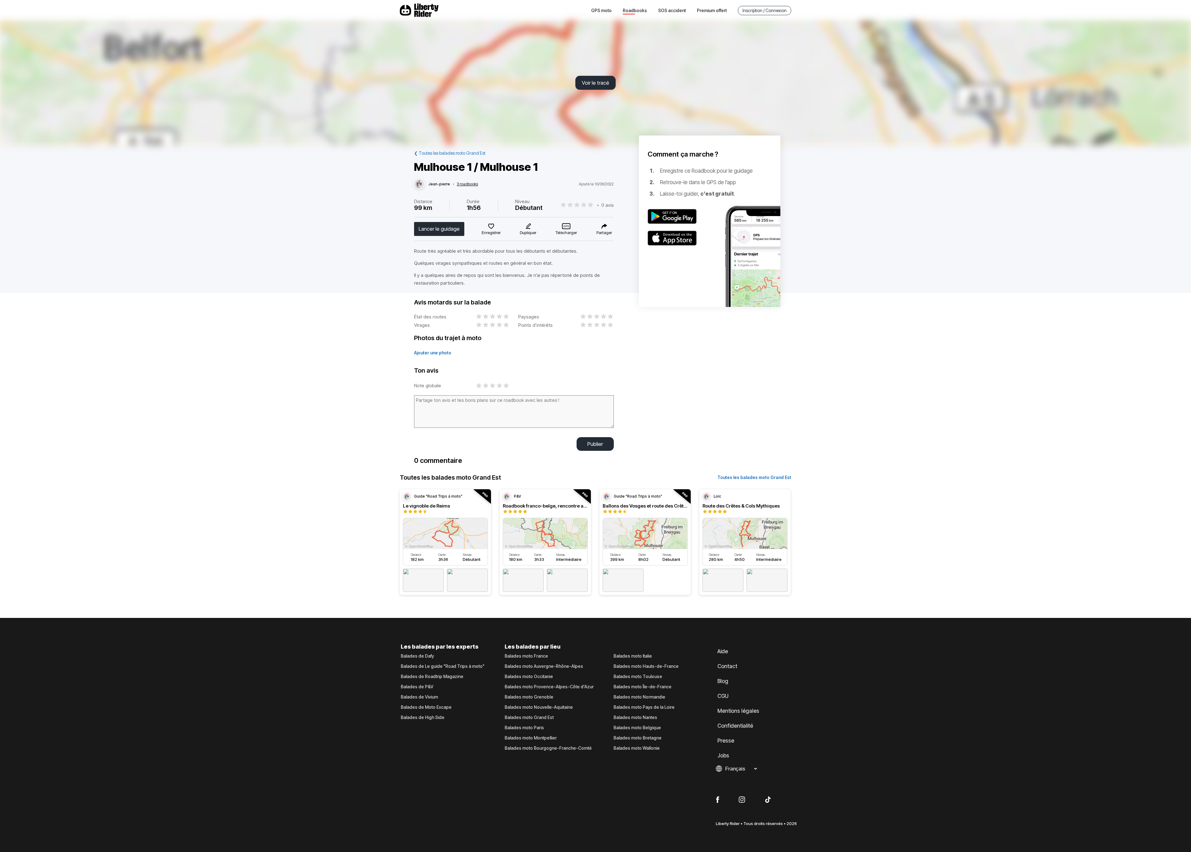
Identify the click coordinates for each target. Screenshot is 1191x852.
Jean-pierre (439, 184)
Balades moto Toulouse (637, 676)
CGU (723, 696)
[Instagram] (741, 800)
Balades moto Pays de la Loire (644, 707)
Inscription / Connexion (765, 10)
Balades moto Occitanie (529, 676)
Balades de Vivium (419, 697)
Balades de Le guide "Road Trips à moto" (442, 666)
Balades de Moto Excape (426, 707)
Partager (604, 232)
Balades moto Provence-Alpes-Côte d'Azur (549, 687)
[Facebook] (717, 800)
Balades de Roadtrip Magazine (432, 676)
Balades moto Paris (524, 728)
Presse (725, 741)
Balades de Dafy (417, 656)
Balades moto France (526, 656)
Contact (727, 666)
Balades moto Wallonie (636, 748)
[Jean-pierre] (419, 184)
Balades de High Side (422, 717)
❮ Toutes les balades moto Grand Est (449, 153)
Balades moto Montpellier (531, 738)
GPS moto (601, 10)
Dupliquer (528, 232)
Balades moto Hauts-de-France (646, 666)
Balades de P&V (417, 687)
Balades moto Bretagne (637, 738)
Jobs (723, 755)
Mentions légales (738, 711)
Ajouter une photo (432, 352)
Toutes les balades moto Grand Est (754, 477)
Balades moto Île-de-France (642, 687)
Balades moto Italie (632, 656)
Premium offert (712, 10)
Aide (722, 651)
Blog (722, 681)
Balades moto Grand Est (529, 717)
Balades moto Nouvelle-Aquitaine (539, 707)
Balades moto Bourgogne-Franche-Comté (548, 748)
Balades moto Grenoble (529, 697)
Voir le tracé (595, 83)
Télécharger (566, 232)
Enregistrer (491, 232)
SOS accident (672, 10)
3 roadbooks (467, 184)
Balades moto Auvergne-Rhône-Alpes (544, 666)
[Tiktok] (768, 800)
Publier (595, 444)
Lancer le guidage (439, 229)
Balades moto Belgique (637, 728)
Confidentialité (735, 726)
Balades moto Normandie (639, 697)
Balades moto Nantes (635, 717)
